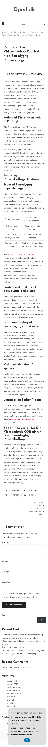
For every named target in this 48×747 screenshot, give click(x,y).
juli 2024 (10, 700)
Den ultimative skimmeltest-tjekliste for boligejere (23, 650)
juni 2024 (10, 703)
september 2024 (14, 693)
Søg (3, 615)
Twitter (33, 491)
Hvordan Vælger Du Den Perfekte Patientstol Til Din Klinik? (36, 510)
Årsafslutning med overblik (13, 647)
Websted (6, 582)
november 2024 (13, 690)
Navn (5, 561)
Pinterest (14, 495)
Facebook (14, 491)
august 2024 (12, 697)
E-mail (5, 572)
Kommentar (8, 542)
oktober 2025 (12, 684)
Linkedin (33, 495)
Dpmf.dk (24, 9)
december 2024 (13, 687)
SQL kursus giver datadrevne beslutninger (20, 653)
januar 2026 (12, 681)
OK (27, 740)
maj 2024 (11, 706)
